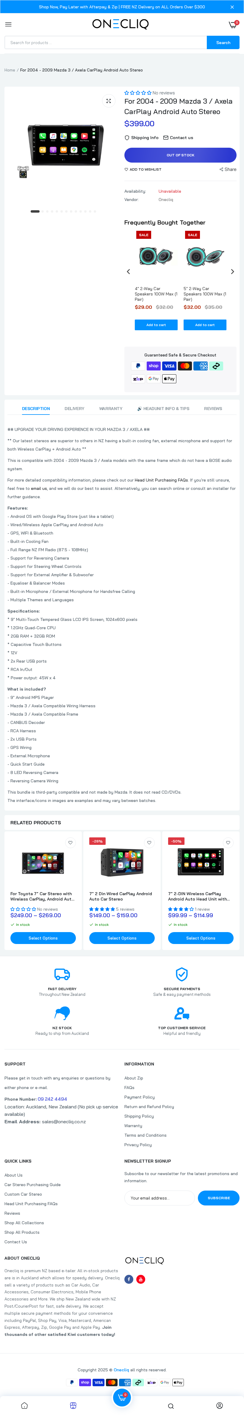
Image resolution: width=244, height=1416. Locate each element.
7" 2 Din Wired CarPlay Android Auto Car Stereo (120, 896)
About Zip (133, 1078)
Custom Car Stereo (23, 1194)
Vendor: (131, 199)
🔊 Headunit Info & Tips (163, 408)
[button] (138, 93)
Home (9, 70)
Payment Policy (139, 1097)
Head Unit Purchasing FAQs (161, 480)
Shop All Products (22, 1232)
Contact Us (15, 1241)
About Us (13, 1175)
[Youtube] (140, 1279)
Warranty (111, 408)
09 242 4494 (52, 1099)
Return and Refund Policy (149, 1106)
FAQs (129, 1087)
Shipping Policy (139, 1116)
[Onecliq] (120, 25)
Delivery (75, 408)
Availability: (135, 191)
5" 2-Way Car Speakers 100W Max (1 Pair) (205, 294)
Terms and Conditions (145, 1135)
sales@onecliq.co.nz (45, 1121)
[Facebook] (128, 1279)
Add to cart (156, 325)
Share (231, 169)
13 (95, 211)
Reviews (213, 408)
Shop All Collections (24, 1222)
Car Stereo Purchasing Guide (32, 1184)
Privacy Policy (138, 1144)
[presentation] (128, 271)
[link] (70, 842)
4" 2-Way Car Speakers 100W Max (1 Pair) (156, 294)
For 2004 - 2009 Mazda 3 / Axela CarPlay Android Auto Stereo (178, 106)
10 (80, 211)
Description (36, 408)
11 (85, 211)
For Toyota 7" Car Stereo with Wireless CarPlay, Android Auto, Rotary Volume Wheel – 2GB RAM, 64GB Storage (42, 896)
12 (90, 211)
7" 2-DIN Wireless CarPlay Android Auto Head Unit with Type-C (197, 896)
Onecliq (121, 1370)
